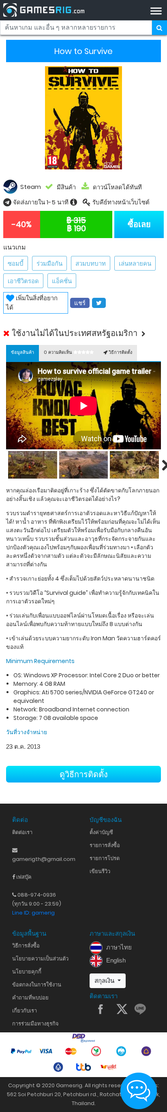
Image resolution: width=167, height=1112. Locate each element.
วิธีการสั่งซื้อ (26, 945)
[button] (83, 333)
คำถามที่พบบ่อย (30, 997)
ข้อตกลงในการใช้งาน (36, 984)
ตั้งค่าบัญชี (101, 832)
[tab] (22, 353)
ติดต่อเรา (22, 832)
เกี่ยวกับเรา (24, 1010)
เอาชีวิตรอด (23, 281)
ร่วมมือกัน (49, 263)
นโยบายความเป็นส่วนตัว (40, 958)
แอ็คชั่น (62, 281)
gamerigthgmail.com (43, 859)
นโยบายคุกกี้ (26, 971)
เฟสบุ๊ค (23, 877)
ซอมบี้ (16, 263)
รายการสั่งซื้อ (105, 845)
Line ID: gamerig (33, 913)
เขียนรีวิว (100, 871)
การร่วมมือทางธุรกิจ (35, 1023)
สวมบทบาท (90, 263)
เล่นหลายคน (135, 263)
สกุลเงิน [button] (105, 980)
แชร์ (80, 303)
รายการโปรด (105, 858)
